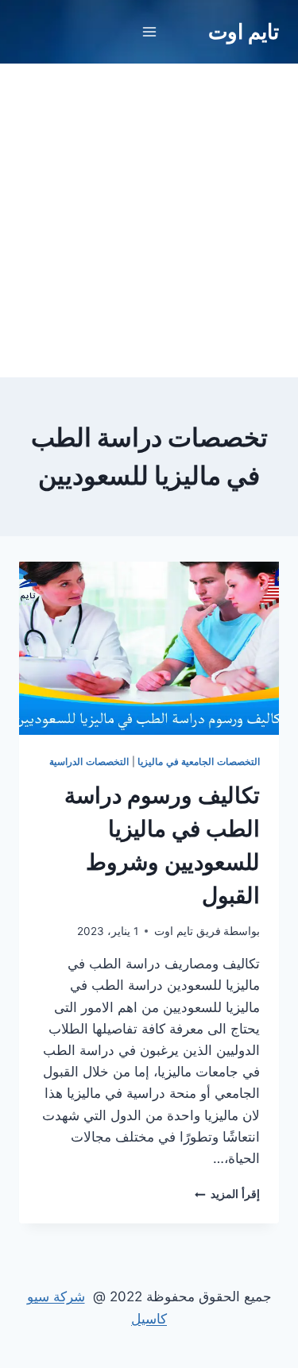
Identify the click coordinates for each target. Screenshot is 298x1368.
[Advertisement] (149, 220)
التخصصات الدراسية (89, 761)
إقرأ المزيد (227, 1194)
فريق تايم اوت (187, 931)
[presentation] (149, 648)
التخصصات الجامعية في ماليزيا (198, 761)
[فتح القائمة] (149, 31)
